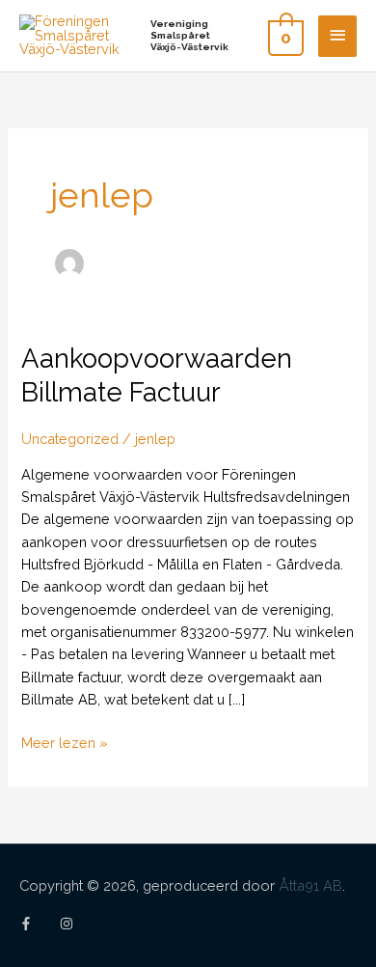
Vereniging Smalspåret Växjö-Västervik (189, 35)
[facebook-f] (37, 923)
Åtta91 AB (310, 885)
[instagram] (68, 923)
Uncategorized (70, 438)
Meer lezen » (64, 743)
